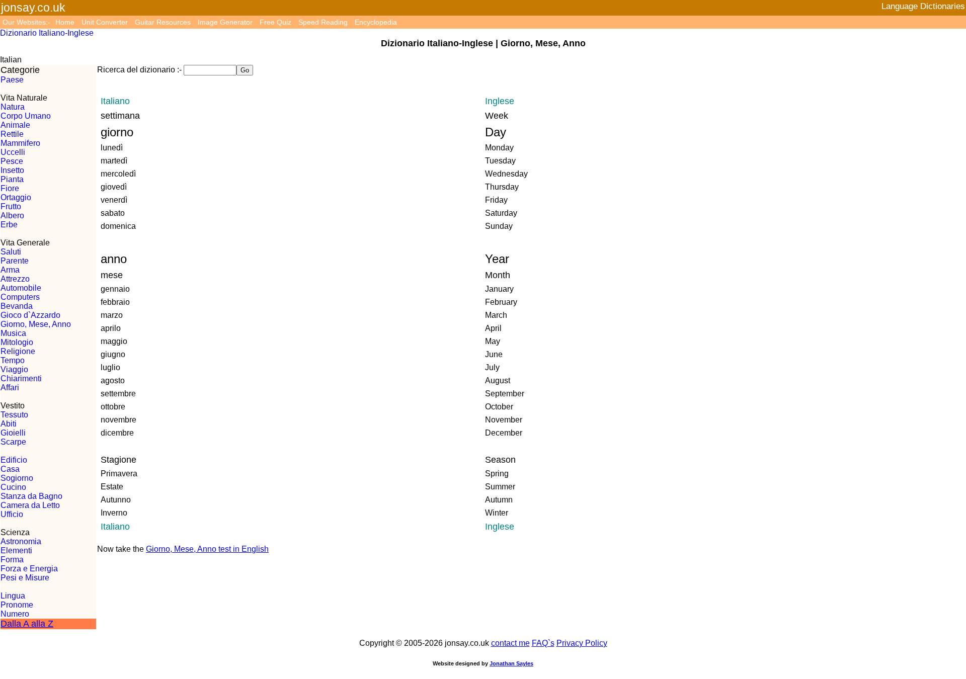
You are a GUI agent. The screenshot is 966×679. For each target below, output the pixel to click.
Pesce (12, 161)
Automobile (21, 288)
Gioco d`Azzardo (30, 315)
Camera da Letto (30, 505)
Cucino (13, 487)
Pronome (17, 605)
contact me (510, 643)
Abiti (9, 423)
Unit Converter (105, 22)
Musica (13, 333)
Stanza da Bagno (31, 496)
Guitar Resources (163, 22)
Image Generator (225, 22)
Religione (18, 351)
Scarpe (13, 442)
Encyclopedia (376, 22)
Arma (10, 270)
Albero (12, 215)
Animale (15, 125)
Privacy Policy (581, 643)
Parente (15, 261)
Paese (12, 79)
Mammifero (20, 143)
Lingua (13, 595)
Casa (10, 469)
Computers (20, 297)
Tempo (13, 360)
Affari (10, 387)
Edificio (14, 460)
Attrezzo (15, 279)
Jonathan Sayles (511, 663)
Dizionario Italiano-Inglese (47, 33)
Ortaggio (16, 197)
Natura (13, 107)
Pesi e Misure (25, 577)
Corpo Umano (26, 116)
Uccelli (13, 152)
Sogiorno (17, 478)
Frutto (11, 206)
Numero (15, 614)
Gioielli (13, 433)
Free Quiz (275, 22)
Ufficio (12, 514)
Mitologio (17, 342)
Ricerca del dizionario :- (139, 69)
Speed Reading (323, 22)
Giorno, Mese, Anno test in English (207, 549)
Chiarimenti (21, 378)
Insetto (12, 170)
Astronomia (21, 541)
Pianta (12, 179)
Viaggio (14, 369)
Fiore (10, 188)
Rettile (12, 134)
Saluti (11, 251)
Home (64, 22)
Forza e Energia (29, 568)
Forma (12, 559)
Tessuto (14, 414)
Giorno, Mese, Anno (36, 324)
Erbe (9, 224)
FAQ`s (543, 643)
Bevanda (17, 306)
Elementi (16, 550)
